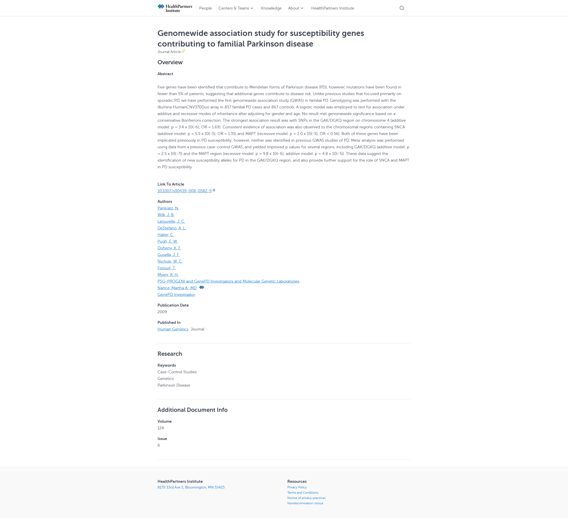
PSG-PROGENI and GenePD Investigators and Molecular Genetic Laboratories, (229, 281)
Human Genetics (173, 329)
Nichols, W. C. (170, 261)
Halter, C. (166, 235)
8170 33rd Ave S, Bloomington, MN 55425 (191, 487)
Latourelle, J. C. (171, 221)
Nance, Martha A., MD (177, 288)
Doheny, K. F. (169, 248)
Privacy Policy (297, 487)
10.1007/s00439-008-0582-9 (185, 191)
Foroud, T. (167, 268)
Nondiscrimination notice (305, 503)
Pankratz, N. (168, 208)
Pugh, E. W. (168, 241)
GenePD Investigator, (177, 294)
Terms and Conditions (302, 492)
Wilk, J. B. (166, 215)
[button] (401, 8)
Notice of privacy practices (306, 498)
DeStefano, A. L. (172, 228)
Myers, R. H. (168, 274)
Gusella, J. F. (168, 254)
